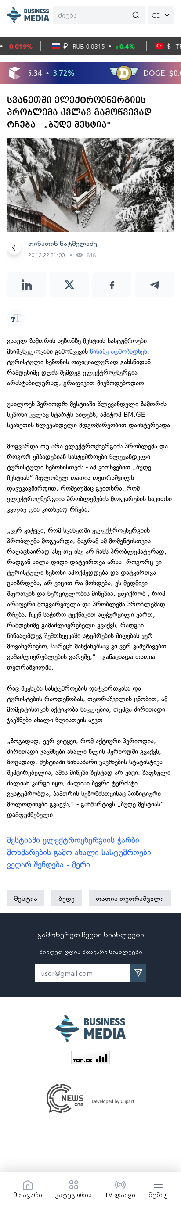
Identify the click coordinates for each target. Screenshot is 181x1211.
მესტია (25, 898)
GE (156, 15)
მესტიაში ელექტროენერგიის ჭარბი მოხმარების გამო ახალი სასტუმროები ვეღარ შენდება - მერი (79, 852)
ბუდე (66, 898)
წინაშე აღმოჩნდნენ (118, 351)
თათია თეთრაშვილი (130, 898)
